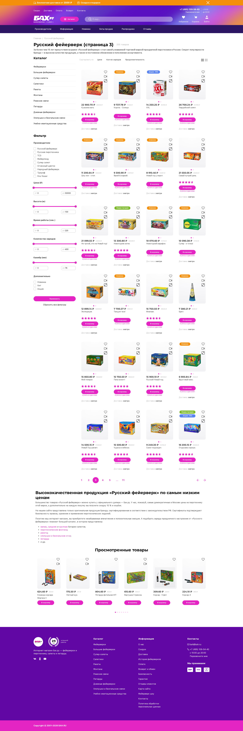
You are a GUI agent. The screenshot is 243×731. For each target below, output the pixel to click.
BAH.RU (62, 725)
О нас (141, 644)
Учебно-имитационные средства (50, 123)
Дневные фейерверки (44, 112)
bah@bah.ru (195, 644)
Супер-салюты (41, 78)
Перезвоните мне (193, 12)
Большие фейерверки (44, 72)
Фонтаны (38, 95)
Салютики (39, 84)
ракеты (44, 533)
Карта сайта (144, 689)
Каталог (71, 19)
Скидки (37, 11)
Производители (43, 29)
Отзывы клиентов (147, 684)
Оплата (59, 11)
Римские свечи (41, 101)
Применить (54, 299)
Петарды (38, 106)
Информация (66, 29)
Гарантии (143, 679)
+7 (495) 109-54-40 (190, 9)
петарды (44, 539)
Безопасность (145, 674)
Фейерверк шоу (146, 694)
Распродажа (128, 29)
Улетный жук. (72, 595)
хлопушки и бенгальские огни (55, 536)
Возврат (69, 11)
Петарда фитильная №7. (105, 595)
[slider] (34, 188)
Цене (99, 60)
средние (52, 527)
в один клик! (89, 123)
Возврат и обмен (146, 669)
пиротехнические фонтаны (53, 530)
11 (123, 480)
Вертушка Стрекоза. (133, 595)
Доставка (48, 11)
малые (43, 527)
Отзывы (147, 29)
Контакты (81, 11)
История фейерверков (149, 659)
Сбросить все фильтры (54, 305)
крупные (63, 527)
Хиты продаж (106, 29)
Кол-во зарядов (113, 60)
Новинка (86, 29)
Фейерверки (40, 66)
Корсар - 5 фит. (160, 595)
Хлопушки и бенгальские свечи (49, 118)
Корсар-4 (186, 595)
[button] (93, 101)
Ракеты (37, 89)
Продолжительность (134, 60)
